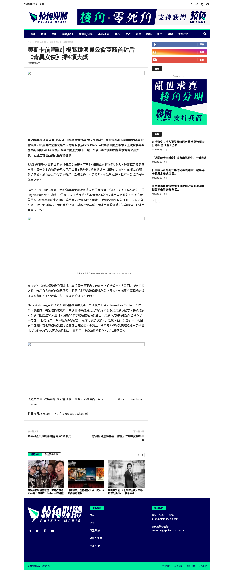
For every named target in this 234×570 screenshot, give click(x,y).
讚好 (202, 44)
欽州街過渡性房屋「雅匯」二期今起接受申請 (118, 438)
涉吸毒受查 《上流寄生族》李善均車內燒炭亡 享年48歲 (125, 491)
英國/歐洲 (67, 34)
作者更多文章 (51, 454)
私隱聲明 (178, 565)
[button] (205, 34)
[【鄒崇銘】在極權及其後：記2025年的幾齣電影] (86, 474)
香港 (43, 34)
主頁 (30, 42)
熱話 (149, 34)
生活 (127, 34)
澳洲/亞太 (103, 34)
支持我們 (183, 34)
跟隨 (202, 52)
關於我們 (191, 565)
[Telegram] (202, 4)
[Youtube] (207, 4)
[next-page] (143, 455)
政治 (117, 34)
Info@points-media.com (165, 519)
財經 (138, 34)
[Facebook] (191, 4)
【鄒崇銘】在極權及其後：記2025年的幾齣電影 (86, 491)
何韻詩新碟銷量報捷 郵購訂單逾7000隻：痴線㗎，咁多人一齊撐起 (46, 491)
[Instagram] (197, 4)
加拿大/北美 (86, 34)
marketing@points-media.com (168, 530)
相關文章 (35, 454)
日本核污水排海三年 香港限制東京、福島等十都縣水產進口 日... (178, 171)
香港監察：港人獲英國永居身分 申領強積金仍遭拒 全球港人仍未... (178, 143)
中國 (54, 34)
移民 (159, 34)
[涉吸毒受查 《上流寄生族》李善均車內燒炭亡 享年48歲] (126, 474)
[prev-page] (138, 455)
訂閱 (202, 59)
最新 (32, 34)
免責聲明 (166, 565)
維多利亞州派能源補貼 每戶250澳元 (49, 436)
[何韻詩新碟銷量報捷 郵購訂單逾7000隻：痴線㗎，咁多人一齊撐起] (46, 474)
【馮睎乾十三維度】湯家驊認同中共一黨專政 (179, 157)
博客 (170, 34)
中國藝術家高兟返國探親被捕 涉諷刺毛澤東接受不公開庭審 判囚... (178, 187)
